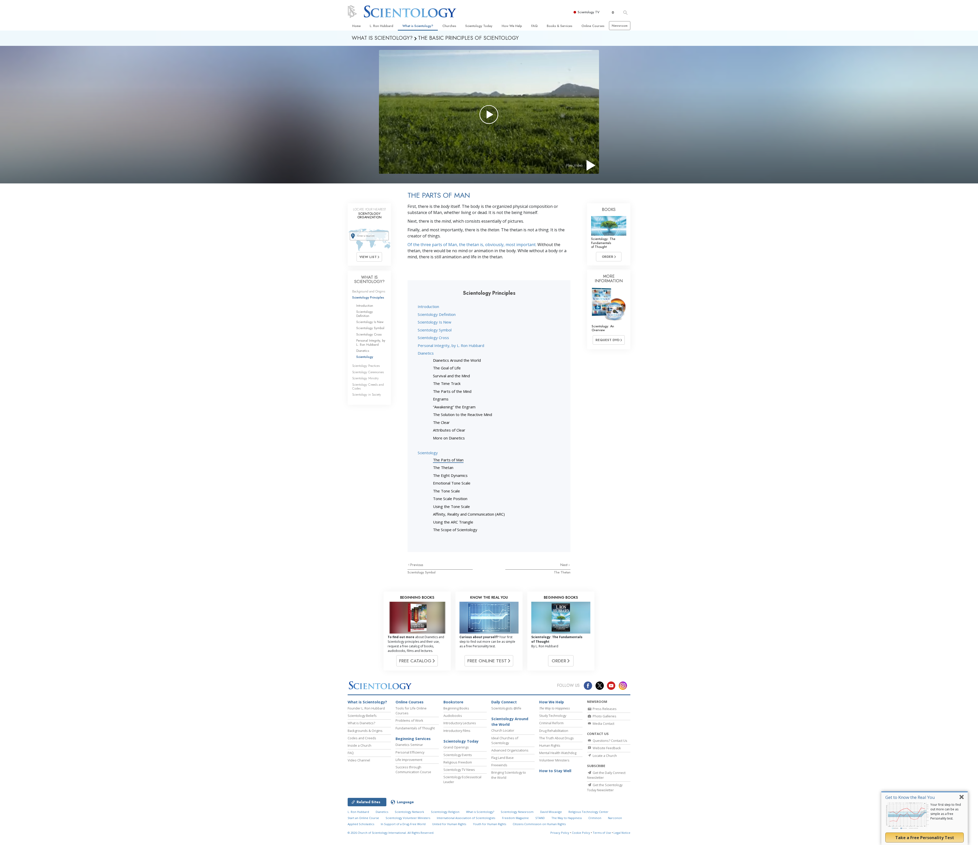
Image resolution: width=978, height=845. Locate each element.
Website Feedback (606, 748)
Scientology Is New (434, 322)
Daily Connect (504, 702)
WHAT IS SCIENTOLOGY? (369, 279)
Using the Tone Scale (451, 506)
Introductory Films (456, 730)
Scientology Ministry (365, 378)
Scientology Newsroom (517, 812)
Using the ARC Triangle (453, 522)
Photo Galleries (604, 716)
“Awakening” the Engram (454, 406)
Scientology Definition (437, 314)
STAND (540, 818)
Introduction (428, 306)
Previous (416, 564)
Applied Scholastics (361, 824)
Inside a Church (359, 745)
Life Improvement (409, 759)
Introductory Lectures (459, 723)
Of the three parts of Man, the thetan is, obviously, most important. (472, 244)
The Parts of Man (448, 459)
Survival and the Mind (451, 375)
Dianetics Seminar (409, 744)
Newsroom (620, 25)
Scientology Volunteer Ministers (408, 818)
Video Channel (359, 760)
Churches (449, 25)
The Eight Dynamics (450, 475)
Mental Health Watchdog (557, 752)
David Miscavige (551, 812)
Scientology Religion (445, 812)
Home (356, 25)
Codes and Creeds (362, 738)
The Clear (441, 422)
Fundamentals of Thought (415, 728)
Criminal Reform (551, 723)
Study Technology (552, 715)
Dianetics (426, 353)
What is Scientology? (417, 25)
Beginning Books (456, 708)
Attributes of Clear (449, 430)
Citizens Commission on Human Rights (539, 824)
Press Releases (604, 708)
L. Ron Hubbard (381, 25)
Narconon (615, 818)
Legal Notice (622, 833)
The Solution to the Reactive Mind (462, 414)
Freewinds (499, 765)
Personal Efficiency (410, 752)
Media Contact (603, 723)
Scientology (428, 452)
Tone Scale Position (450, 498)
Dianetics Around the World (457, 360)
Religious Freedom (457, 762)
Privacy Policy (559, 833)
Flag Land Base (502, 757)
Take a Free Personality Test (924, 837)
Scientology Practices (366, 365)
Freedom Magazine (515, 818)
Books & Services (559, 25)
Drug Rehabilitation (553, 730)
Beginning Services (413, 738)
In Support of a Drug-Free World (403, 824)
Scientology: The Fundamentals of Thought (603, 242)
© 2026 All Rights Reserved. (391, 833)
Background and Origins (368, 291)
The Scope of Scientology (455, 529)
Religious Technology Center (588, 812)
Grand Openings (456, 747)
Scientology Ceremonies (368, 372)
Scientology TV (589, 12)
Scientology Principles (368, 297)
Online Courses (592, 25)
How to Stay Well (555, 770)
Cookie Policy (581, 833)
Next (564, 564)
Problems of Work (409, 720)
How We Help (512, 25)
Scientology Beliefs (362, 715)
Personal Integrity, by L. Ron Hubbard (451, 345)
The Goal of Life (447, 367)
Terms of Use (602, 833)
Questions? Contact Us (609, 740)
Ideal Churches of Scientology (504, 740)
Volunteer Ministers (554, 760)
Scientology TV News (459, 769)
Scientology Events (457, 755)
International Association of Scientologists (466, 818)
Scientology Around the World (509, 721)
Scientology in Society (366, 394)
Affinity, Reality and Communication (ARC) (469, 514)
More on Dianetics (449, 437)
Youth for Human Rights (489, 824)
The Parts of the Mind (452, 391)
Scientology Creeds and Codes (368, 386)
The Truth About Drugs (556, 738)
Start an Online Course (363, 818)
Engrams (441, 398)
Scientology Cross (433, 337)
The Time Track (446, 383)
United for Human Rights (449, 824)
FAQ (534, 25)
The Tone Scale (446, 490)
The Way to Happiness (566, 818)
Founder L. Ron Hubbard (366, 708)
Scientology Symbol (435, 329)
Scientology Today (478, 25)
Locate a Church (604, 755)
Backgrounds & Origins (365, 730)
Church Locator (502, 730)
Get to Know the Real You (910, 797)
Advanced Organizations (509, 750)
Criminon (594, 818)
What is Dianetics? (361, 723)
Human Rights (549, 745)
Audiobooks (452, 715)
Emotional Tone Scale (451, 483)
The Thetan (443, 467)
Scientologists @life (506, 708)
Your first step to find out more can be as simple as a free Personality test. (945, 811)
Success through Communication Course (413, 769)
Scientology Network (409, 812)
